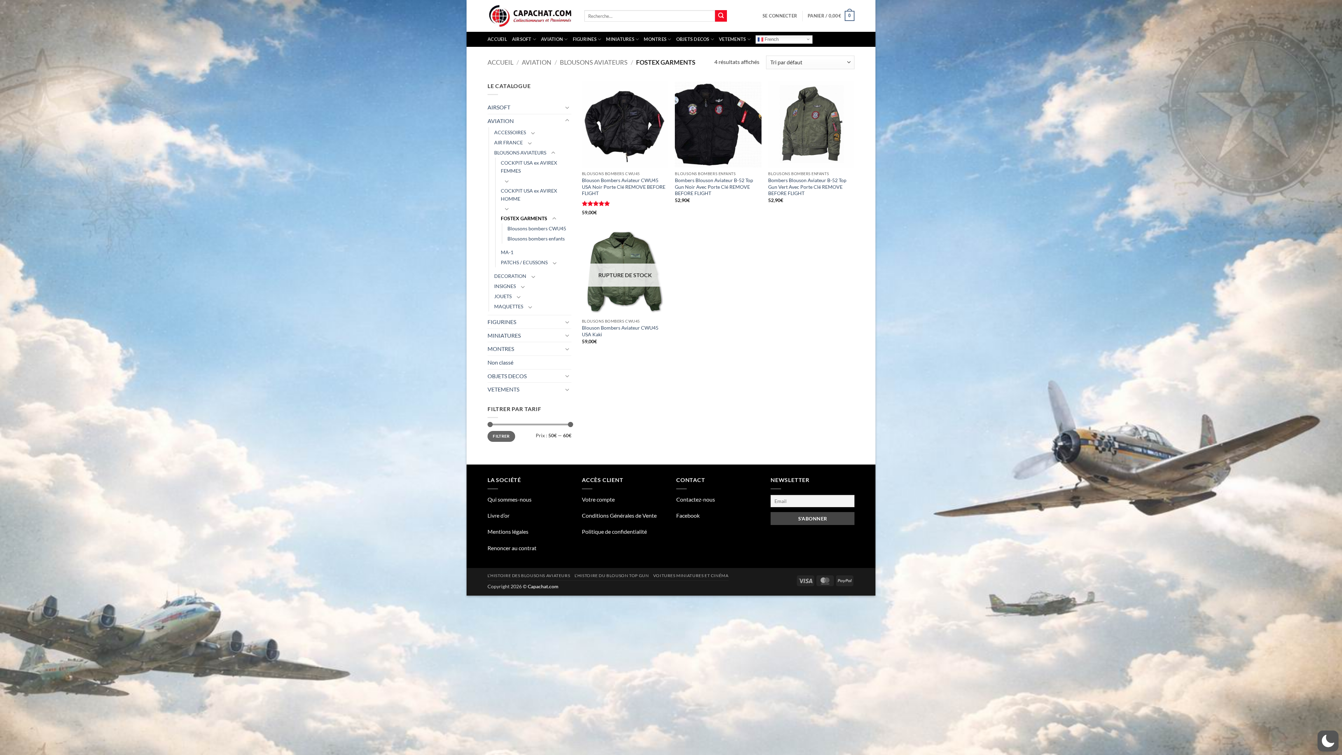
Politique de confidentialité (614, 531)
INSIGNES (505, 286)
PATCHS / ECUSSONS (524, 262)
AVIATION (552, 39)
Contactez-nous (695, 499)
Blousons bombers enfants (536, 239)
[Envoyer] (721, 16)
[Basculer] (567, 107)
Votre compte (598, 499)
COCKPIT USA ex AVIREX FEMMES (529, 167)
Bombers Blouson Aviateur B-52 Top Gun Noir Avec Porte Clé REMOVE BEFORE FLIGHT (714, 186)
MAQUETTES (508, 306)
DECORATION (510, 276)
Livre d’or (499, 515)
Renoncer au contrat (512, 548)
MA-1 (507, 252)
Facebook (688, 515)
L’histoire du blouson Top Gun (612, 575)
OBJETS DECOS (692, 39)
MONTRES (655, 39)
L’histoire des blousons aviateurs (529, 575)
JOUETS (503, 296)
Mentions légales (508, 531)
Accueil (497, 39)
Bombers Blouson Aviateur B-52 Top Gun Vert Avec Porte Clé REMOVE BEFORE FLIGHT (807, 186)
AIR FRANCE (508, 142)
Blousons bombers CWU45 (536, 228)
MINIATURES (620, 39)
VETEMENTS (732, 39)
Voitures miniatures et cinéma (691, 575)
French (771, 39)
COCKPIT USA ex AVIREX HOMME (529, 195)
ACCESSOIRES (510, 132)
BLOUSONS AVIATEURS (594, 62)
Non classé (500, 362)
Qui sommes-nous (510, 499)
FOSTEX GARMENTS (524, 218)
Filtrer (501, 436)
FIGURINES (585, 39)
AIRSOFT (522, 39)
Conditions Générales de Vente (619, 515)
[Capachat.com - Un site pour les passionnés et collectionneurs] (531, 16)
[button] (780, 16)
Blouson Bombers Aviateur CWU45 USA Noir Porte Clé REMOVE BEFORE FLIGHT (623, 186)
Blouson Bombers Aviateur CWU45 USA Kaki (620, 331)
